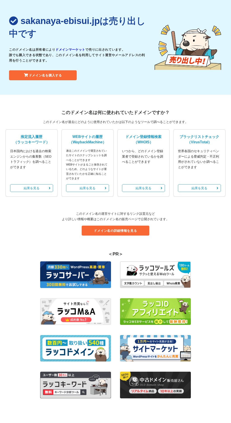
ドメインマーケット (70, 49)
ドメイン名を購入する (45, 75)
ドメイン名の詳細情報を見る (115, 230)
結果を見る (31, 188)
